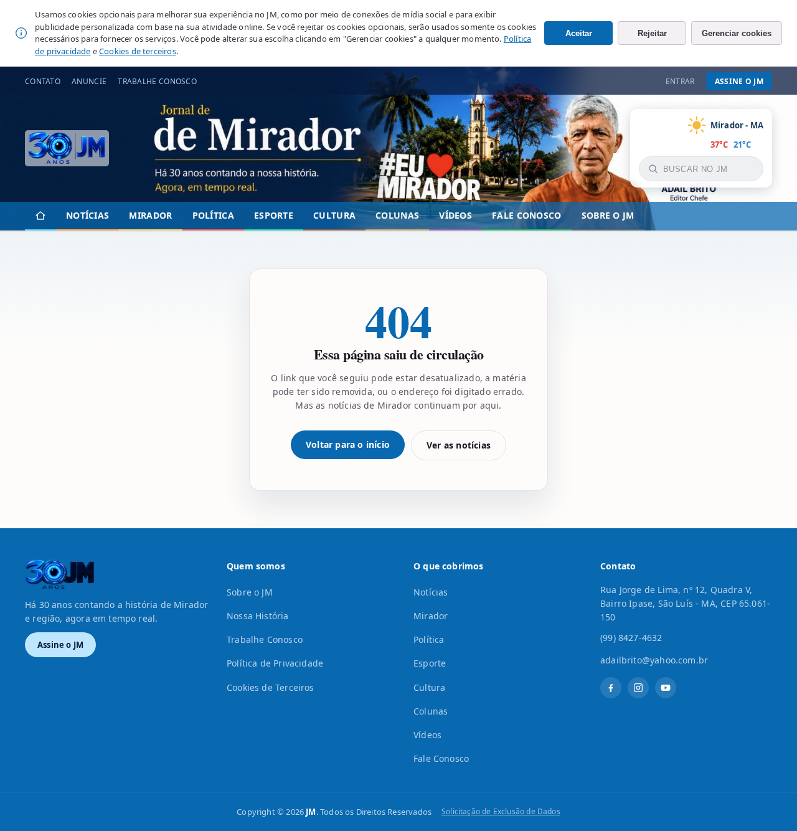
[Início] (40, 216)
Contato (42, 81)
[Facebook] (610, 687)
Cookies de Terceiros (270, 687)
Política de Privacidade (275, 663)
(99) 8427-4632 (631, 637)
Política (213, 215)
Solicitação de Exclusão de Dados (500, 811)
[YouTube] (665, 687)
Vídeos (455, 215)
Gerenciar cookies (736, 33)
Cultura (334, 215)
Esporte (273, 215)
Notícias (87, 215)
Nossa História (258, 616)
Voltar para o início (348, 444)
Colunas (397, 215)
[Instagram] (638, 687)
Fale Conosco (527, 215)
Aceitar (578, 33)
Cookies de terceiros (137, 51)
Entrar (680, 81)
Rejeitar (652, 33)
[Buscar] (653, 169)
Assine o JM (739, 81)
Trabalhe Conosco (157, 81)
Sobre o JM (608, 215)
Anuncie (89, 81)
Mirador (150, 215)
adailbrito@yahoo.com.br (654, 660)
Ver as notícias (459, 445)
